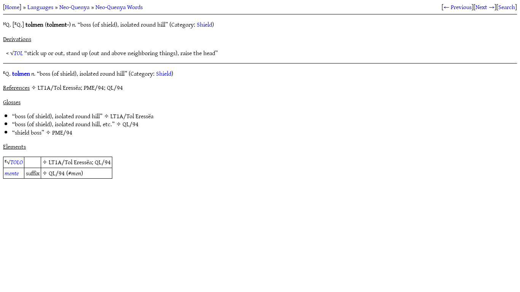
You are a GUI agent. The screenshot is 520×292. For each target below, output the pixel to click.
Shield (204, 24)
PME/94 (62, 132)
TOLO (16, 162)
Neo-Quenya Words (119, 7)
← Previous (457, 7)
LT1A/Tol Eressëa (131, 116)
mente (12, 173)
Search (506, 7)
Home (12, 7)
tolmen (21, 73)
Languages (40, 7)
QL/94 (131, 124)
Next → (484, 7)
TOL (18, 53)
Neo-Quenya (74, 7)
